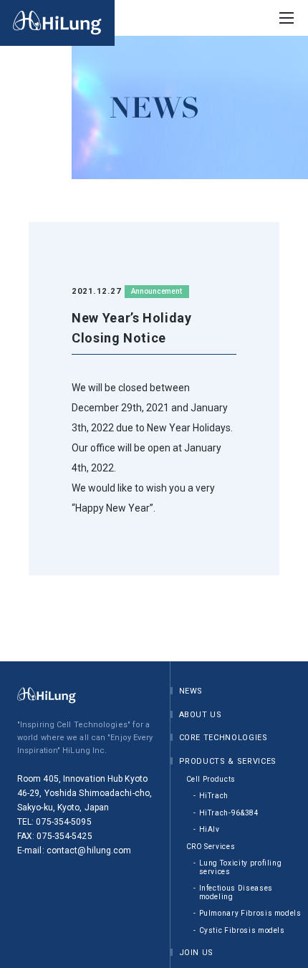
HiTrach (214, 796)
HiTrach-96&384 (229, 813)
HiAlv (209, 829)
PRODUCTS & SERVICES (227, 761)
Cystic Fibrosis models (242, 930)
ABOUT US (200, 714)
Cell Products (211, 779)
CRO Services (211, 846)
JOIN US (196, 952)
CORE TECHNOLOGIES (223, 737)
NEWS (191, 691)
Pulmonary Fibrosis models (250, 913)
